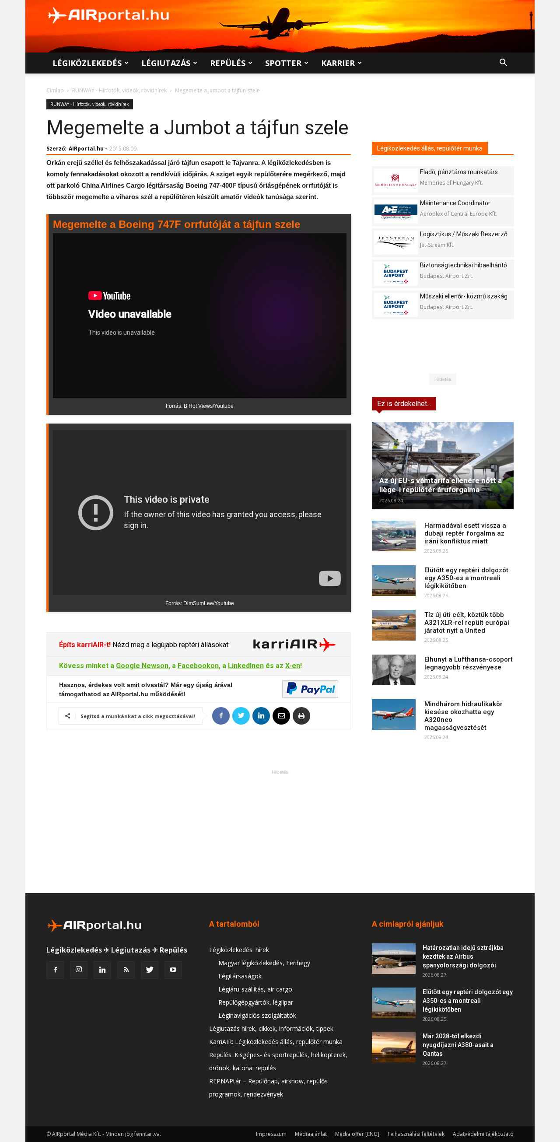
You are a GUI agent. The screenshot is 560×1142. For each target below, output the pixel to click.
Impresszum (271, 1134)
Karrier (338, 63)
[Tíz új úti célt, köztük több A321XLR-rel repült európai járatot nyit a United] (394, 625)
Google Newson (142, 666)
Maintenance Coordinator (455, 203)
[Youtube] (173, 970)
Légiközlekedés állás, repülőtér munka (430, 148)
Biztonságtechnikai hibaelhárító (463, 265)
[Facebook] (55, 970)
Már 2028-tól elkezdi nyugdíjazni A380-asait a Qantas (458, 1045)
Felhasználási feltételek (416, 1134)
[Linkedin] (102, 970)
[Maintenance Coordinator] (396, 212)
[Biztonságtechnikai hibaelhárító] (396, 274)
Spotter (283, 63)
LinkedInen (246, 666)
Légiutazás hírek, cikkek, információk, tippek (271, 1028)
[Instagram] (79, 970)
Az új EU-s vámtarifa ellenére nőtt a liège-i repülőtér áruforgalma (440, 485)
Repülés (227, 63)
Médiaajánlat (311, 1134)
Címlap (55, 90)
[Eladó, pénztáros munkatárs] (396, 180)
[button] (503, 64)
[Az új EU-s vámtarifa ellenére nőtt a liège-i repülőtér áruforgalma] (443, 465)
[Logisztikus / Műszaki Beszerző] (396, 243)
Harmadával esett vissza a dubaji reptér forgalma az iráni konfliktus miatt (465, 533)
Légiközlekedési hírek (239, 950)
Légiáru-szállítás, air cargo (255, 989)
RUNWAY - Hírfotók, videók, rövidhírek (119, 90)
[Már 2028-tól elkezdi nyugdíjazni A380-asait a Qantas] (394, 1047)
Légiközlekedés (87, 63)
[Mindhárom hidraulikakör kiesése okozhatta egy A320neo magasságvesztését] (394, 714)
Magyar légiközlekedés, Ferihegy (264, 963)
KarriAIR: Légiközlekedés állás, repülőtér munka (276, 1041)
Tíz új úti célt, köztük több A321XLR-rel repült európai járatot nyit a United (466, 622)
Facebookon (198, 666)
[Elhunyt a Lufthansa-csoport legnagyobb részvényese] (394, 670)
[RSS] (126, 970)
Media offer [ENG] (357, 1134)
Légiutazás (165, 63)
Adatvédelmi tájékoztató (483, 1134)
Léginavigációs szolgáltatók (257, 1015)
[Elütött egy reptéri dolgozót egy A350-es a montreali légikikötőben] (394, 580)
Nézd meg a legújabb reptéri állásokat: (170, 645)
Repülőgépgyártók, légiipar (255, 1002)
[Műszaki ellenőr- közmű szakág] (396, 305)
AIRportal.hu (86, 148)
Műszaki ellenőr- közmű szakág (464, 296)
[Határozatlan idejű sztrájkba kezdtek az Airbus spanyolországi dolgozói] (394, 958)
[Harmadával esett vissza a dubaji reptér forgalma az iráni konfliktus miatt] (394, 536)
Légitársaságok (240, 976)
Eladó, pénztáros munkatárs (459, 171)
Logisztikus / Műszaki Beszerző (464, 234)
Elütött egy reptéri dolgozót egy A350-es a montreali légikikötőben (466, 578)
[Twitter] (149, 970)
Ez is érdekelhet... (404, 403)
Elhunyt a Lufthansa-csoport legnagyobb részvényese (468, 663)
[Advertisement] (280, 831)
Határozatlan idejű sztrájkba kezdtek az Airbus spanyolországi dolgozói (463, 956)
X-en (292, 666)
